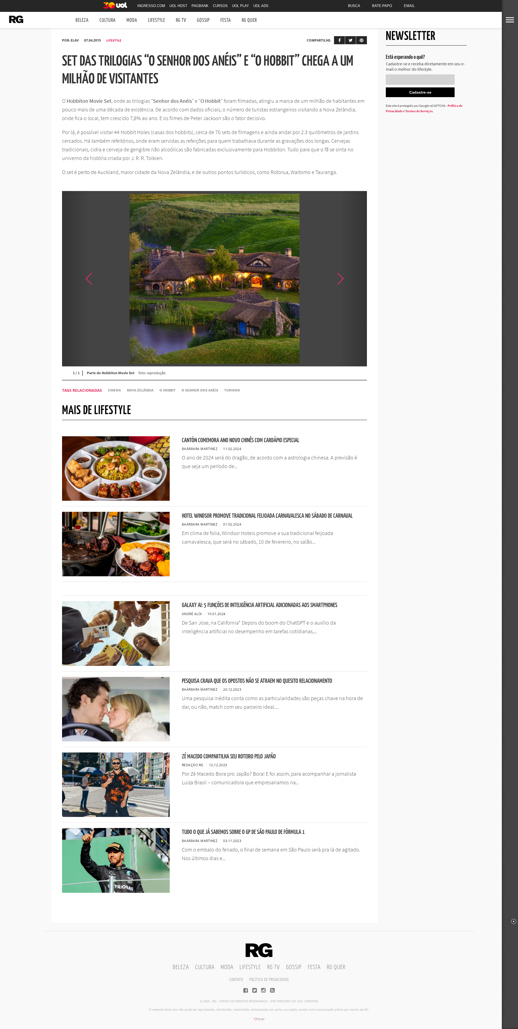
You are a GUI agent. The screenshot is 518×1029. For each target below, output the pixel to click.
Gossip (203, 20)
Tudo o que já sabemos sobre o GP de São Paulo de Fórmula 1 (243, 832)
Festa (225, 20)
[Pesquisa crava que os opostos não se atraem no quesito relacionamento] (116, 740)
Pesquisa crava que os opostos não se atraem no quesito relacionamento (257, 681)
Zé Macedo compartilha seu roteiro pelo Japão (229, 757)
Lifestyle (156, 20)
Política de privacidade (269, 980)
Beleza (82, 20)
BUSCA (354, 6)
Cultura (108, 20)
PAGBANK (200, 6)
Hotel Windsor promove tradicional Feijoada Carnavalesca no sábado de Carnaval (267, 516)
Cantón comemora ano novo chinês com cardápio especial (240, 440)
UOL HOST (178, 6)
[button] (353, 278)
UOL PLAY (240, 6)
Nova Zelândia (140, 390)
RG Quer (249, 20)
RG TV (181, 20)
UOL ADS (260, 6)
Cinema (114, 390)
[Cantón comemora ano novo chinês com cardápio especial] (116, 499)
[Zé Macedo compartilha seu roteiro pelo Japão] (116, 815)
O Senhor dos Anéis (200, 390)
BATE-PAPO (382, 6)
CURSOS (220, 6)
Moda (132, 20)
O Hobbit (167, 390)
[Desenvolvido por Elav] (259, 1020)
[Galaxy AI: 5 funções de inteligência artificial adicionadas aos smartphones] (116, 664)
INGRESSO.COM (151, 6)
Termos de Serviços (418, 111)
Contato (236, 980)
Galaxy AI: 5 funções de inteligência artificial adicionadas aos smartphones (259, 605)
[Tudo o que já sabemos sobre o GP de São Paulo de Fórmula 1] (116, 891)
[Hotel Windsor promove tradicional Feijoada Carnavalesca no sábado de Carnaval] (116, 575)
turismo (232, 390)
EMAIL (409, 6)
